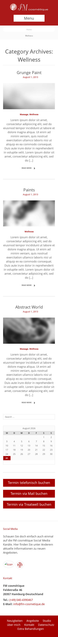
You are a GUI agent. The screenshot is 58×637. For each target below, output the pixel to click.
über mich (13, 625)
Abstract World (29, 307)
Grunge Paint (29, 72)
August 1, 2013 (30, 77)
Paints (29, 190)
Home (29, 29)
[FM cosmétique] (29, 10)
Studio (47, 621)
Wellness (33, 114)
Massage (24, 114)
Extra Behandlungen (30, 629)
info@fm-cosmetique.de (29, 604)
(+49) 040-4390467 (21, 600)
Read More (27, 168)
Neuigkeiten (15, 621)
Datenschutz (46, 625)
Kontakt (29, 625)
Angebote (32, 621)
